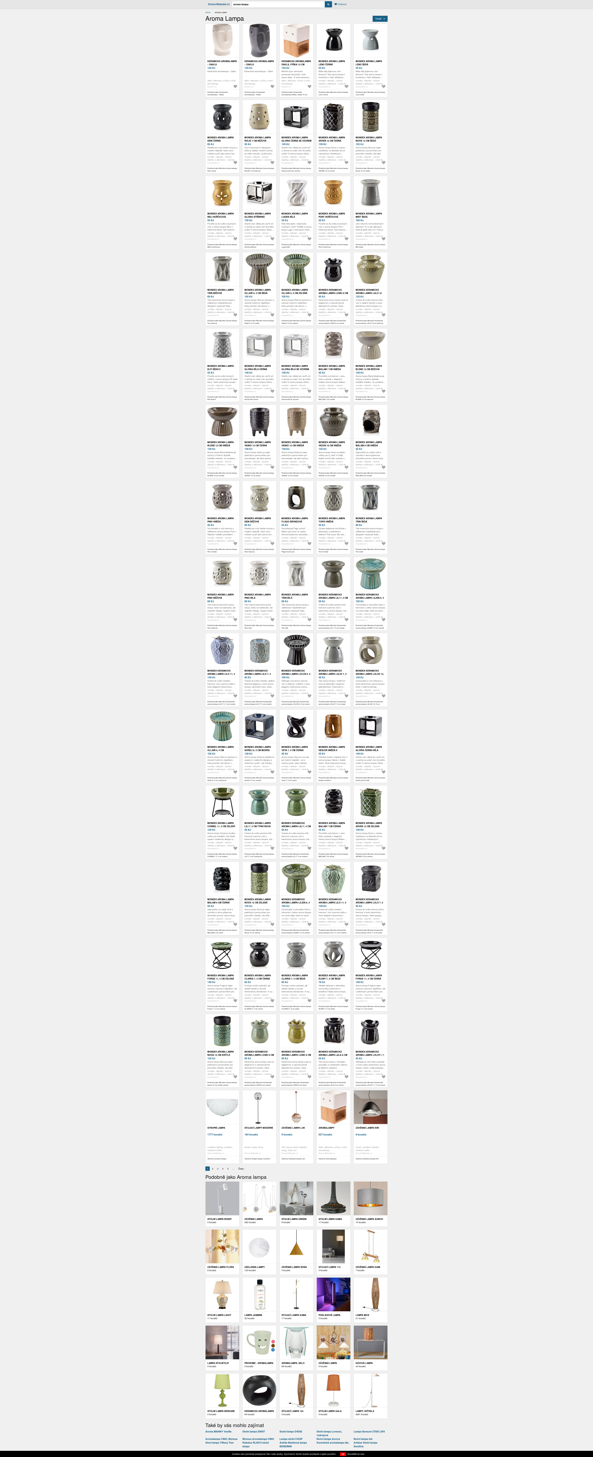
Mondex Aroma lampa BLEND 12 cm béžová (369, 367)
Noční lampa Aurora (328, 1439)
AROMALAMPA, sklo (293, 1363)
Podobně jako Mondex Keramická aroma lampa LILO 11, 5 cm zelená (332, 931)
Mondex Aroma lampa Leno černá (332, 63)
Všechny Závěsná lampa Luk (293, 1159)
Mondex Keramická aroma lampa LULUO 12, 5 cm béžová (370, 674)
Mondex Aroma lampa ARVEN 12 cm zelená (369, 824)
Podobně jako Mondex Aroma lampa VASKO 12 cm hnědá (296, 474)
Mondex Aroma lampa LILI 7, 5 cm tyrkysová (257, 824)
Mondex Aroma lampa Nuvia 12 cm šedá (369, 139)
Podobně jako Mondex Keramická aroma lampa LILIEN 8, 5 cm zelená (296, 931)
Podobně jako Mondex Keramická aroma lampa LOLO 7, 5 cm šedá (369, 931)
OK (343, 1454)
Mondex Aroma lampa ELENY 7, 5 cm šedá (332, 977)
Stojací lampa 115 (330, 1267)
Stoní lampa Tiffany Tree (219, 1442)
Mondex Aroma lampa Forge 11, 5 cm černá (369, 977)
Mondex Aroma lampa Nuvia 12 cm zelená (257, 901)
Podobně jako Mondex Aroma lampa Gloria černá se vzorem (296, 169)
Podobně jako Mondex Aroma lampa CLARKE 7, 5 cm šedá (296, 1007)
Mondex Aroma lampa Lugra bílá (295, 215)
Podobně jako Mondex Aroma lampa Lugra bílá (296, 245)
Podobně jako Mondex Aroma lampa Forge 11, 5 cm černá (370, 1007)
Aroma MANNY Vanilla (218, 1431)
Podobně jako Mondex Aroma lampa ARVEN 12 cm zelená (370, 855)
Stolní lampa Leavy (219, 1315)
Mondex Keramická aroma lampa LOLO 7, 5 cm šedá (369, 902)
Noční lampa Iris (363, 1439)
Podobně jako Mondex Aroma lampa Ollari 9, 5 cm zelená (296, 321)
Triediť (378, 18)
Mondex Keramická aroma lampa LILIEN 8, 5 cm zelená (296, 902)
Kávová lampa (364, 1363)
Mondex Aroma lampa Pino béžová (220, 596)
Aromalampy (326, 1127)
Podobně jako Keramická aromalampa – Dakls (217, 93)
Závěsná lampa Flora (220, 1267)
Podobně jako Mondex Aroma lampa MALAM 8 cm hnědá (370, 474)
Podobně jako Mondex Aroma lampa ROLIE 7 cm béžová (259, 169)
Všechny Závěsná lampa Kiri (367, 1159)
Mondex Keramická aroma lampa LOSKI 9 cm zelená (259, 1055)
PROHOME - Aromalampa (258, 1363)
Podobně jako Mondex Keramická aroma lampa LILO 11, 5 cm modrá (221, 702)
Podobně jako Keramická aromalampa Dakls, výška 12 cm (294, 93)
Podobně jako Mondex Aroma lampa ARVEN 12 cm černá (333, 169)
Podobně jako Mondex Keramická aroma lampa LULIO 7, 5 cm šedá (332, 702)
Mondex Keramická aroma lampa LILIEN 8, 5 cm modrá (370, 598)
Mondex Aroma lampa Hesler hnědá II (332, 748)
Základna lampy (254, 1267)
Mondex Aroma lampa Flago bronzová (295, 520)
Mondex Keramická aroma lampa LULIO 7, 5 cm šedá (333, 674)
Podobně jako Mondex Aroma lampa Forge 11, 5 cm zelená (222, 1007)
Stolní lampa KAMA (330, 1218)
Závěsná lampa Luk (293, 1127)
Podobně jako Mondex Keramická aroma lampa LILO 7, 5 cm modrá (258, 702)
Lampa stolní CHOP (291, 1439)
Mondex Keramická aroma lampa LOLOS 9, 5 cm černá (296, 674)
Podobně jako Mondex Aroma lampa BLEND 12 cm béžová (370, 398)
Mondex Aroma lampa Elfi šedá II (220, 367)
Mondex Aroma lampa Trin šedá (369, 520)
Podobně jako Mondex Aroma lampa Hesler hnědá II (333, 779)
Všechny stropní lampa (216, 1159)
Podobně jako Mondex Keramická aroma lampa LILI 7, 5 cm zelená (295, 855)
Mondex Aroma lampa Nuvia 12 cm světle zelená (220, 1055)
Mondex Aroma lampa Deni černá (220, 139)
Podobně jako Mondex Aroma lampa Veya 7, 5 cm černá (296, 779)
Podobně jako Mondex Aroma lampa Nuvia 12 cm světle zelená (222, 1083)
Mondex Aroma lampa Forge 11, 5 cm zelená (220, 977)
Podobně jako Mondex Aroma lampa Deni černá (222, 169)
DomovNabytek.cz (219, 4)
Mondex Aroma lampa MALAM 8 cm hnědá (369, 444)
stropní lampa (216, 1127)
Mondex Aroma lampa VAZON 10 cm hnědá (332, 444)
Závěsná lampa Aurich (369, 1218)
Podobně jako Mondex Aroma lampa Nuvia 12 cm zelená (259, 931)
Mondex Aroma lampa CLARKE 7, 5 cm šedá (295, 977)
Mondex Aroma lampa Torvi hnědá (332, 520)
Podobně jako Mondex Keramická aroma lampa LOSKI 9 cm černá (332, 321)
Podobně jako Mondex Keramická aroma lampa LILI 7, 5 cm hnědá (332, 626)
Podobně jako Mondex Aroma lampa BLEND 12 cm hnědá (222, 474)
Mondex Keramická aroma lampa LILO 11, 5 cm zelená (332, 902)
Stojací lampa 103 (292, 1411)
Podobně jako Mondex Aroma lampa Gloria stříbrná (259, 245)
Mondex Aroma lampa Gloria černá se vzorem (296, 139)
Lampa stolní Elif (218, 1363)
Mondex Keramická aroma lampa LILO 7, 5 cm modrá (257, 674)
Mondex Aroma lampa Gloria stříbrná (257, 215)
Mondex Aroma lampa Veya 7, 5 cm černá (295, 748)
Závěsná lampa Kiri (367, 1127)
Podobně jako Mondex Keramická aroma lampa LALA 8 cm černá (332, 1083)
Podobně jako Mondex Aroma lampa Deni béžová (259, 550)
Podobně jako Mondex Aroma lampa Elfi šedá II (222, 398)
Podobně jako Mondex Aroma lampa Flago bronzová (296, 550)
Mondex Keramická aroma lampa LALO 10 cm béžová (369, 293)
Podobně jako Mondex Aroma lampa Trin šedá (370, 550)
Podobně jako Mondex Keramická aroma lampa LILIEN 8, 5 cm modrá (370, 626)
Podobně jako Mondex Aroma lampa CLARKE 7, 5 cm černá (259, 1007)
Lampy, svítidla (365, 1411)
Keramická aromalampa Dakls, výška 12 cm (296, 63)
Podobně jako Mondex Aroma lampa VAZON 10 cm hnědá (333, 474)
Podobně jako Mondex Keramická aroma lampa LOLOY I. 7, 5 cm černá (370, 1083)
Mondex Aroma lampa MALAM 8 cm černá (220, 901)
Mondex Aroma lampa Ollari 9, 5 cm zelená (295, 291)
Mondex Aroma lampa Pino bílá (257, 596)
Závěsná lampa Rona (294, 1267)
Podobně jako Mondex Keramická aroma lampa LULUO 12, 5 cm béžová (369, 704)
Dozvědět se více (355, 1453)
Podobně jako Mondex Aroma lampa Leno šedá (370, 93)
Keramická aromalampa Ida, (333, 1442)
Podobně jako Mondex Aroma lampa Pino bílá (259, 626)
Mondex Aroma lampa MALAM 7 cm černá (332, 824)
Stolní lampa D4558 (291, 1431)
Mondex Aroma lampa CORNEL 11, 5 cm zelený (221, 824)
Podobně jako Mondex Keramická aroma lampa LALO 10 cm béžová (369, 321)
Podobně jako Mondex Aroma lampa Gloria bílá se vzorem (296, 398)
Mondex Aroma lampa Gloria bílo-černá (257, 367)
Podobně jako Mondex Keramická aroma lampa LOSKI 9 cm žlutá (295, 1083)
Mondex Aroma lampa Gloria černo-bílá (369, 748)
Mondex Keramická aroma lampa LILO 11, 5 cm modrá (221, 674)
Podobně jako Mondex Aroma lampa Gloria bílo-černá (259, 398)
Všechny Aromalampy (327, 1159)
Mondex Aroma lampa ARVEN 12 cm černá (332, 139)
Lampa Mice (362, 1315)
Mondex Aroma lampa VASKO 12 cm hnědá (295, 444)
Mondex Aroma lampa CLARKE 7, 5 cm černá (257, 977)
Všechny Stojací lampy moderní (257, 1159)
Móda (207, 12)
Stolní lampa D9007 (253, 1431)
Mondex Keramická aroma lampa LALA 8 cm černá (333, 1055)
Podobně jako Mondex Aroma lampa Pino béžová (222, 626)
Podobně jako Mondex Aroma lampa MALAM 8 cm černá (222, 931)
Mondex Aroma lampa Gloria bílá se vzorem (295, 367)
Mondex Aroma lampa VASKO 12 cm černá (257, 444)
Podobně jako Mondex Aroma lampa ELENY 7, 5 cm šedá (333, 1007)
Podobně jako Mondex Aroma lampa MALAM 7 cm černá (333, 855)
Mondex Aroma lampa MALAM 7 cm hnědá (332, 367)
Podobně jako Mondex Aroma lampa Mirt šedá (370, 245)
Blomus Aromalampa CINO (258, 1439)
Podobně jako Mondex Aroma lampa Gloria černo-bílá (370, 779)
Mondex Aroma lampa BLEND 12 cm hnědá (220, 444)
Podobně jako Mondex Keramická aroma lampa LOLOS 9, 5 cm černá (296, 702)
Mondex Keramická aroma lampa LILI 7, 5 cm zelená (296, 826)
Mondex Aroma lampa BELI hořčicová (220, 215)
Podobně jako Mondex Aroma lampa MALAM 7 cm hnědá (333, 398)
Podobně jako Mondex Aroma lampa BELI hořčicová (222, 245)
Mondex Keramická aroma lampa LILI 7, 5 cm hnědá (333, 598)
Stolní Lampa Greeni (294, 1218)
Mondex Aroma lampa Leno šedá (369, 63)
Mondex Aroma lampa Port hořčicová (332, 215)
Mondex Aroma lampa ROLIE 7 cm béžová (257, 139)
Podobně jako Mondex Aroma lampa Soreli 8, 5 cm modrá (259, 779)
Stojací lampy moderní (258, 1127)
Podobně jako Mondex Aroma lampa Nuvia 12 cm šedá (370, 169)
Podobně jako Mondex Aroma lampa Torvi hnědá (333, 550)
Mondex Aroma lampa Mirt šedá (369, 215)
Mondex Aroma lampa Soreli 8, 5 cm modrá (257, 748)
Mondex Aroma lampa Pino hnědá (220, 520)
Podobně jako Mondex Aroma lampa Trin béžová (222, 321)
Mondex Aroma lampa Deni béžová (257, 520)
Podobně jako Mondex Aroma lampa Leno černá (333, 93)
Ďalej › (241, 1168)
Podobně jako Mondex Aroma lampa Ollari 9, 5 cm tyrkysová (222, 779)
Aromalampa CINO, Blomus (221, 1439)
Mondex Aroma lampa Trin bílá (295, 596)
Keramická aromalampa (259, 1411)
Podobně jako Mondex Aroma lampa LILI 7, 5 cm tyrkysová (259, 855)
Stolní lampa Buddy (219, 1218)
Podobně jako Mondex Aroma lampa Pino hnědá (222, 550)
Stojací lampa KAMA (294, 1315)
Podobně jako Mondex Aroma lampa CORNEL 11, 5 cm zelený (222, 855)
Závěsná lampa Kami (368, 1267)
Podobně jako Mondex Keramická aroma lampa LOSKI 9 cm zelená (258, 1083)
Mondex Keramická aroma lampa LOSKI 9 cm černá (333, 293)
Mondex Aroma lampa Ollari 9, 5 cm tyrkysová (220, 750)
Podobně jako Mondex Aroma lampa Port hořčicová (333, 245)
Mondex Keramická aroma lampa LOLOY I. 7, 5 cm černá (370, 1055)
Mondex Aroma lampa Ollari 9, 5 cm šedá (257, 291)
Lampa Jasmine (253, 1315)
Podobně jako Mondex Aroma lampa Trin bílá (296, 626)
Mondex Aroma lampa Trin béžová (220, 291)
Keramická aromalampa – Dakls (222, 63)
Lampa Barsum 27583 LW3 (369, 1431)
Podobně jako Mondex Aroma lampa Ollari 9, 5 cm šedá (259, 321)
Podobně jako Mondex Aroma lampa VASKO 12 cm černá (259, 474)
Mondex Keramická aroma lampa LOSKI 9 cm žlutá (296, 1055)
